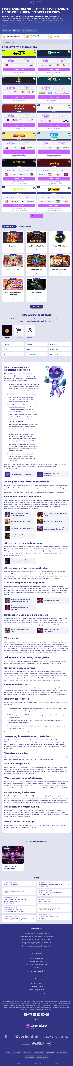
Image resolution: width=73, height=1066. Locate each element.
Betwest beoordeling (19, 182)
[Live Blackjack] (37, 290)
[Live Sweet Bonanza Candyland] (13, 290)
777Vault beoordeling (19, 128)
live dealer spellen (28, 417)
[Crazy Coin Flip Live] (60, 265)
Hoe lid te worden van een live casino (36, 939)
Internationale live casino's (36, 977)
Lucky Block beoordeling (19, 100)
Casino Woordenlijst (36, 964)
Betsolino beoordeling (19, 155)
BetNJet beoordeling (19, 208)
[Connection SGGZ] (25, 1050)
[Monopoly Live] (13, 265)
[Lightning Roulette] (37, 242)
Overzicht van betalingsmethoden (36, 971)
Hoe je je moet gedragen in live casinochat (36, 949)
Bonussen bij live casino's (36, 967)
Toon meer (35, 216)
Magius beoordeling (54, 182)
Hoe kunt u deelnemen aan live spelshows (36, 952)
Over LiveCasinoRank (36, 989)
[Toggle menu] (3, 2)
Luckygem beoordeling (54, 208)
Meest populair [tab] (10, 226)
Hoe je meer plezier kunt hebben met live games (36, 942)
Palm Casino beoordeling (53, 100)
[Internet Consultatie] (26, 1042)
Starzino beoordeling (19, 72)
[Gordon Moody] (38, 1050)
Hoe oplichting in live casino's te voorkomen (36, 946)
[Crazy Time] (13, 242)
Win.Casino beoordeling (54, 155)
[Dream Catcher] (37, 265)
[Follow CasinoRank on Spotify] (42, 1020)
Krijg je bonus (19, 69)
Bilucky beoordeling (54, 128)
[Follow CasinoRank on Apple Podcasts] (47, 1020)
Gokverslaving (36, 974)
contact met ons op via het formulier (48, 825)
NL (35, 1025)
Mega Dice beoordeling (54, 72)
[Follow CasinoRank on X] (34, 1020)
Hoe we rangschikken (36, 996)
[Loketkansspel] (54, 1042)
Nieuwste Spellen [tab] (26, 226)
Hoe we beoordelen (36, 992)
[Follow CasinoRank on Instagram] (30, 1020)
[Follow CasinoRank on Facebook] (25, 1020)
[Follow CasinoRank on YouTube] (38, 1020)
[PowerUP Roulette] (60, 242)
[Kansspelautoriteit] (7, 1042)
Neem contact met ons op (36, 999)
